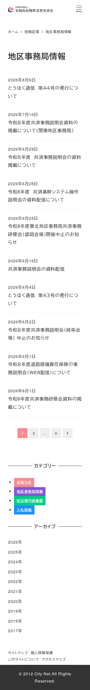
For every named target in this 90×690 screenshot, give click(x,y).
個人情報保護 (42, 652)
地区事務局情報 (30, 491)
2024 (13, 562)
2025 (13, 552)
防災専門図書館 (30, 500)
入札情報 (24, 509)
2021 (13, 591)
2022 (13, 581)
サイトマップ (18, 652)
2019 (13, 611)
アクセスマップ (54, 659)
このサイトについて (23, 659)
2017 (13, 630)
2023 (13, 572)
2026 (13, 542)
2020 (13, 601)
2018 (13, 621)
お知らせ (24, 482)
